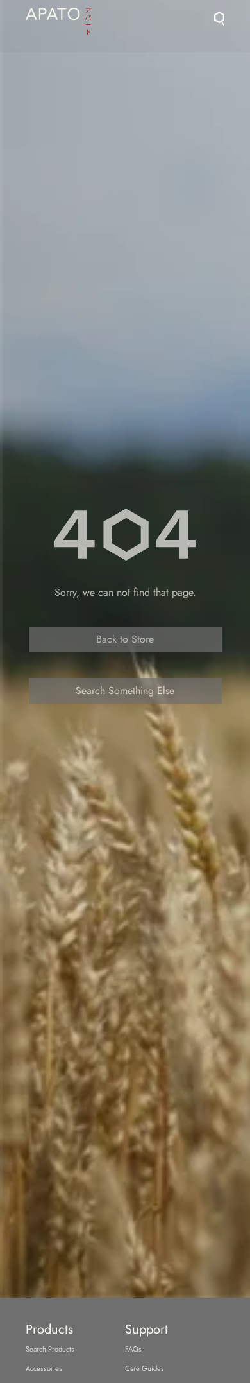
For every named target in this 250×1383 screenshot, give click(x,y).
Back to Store (125, 639)
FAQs (133, 1349)
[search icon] (219, 18)
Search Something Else (125, 690)
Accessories (44, 1368)
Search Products (50, 1349)
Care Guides (144, 1368)
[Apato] (58, 17)
